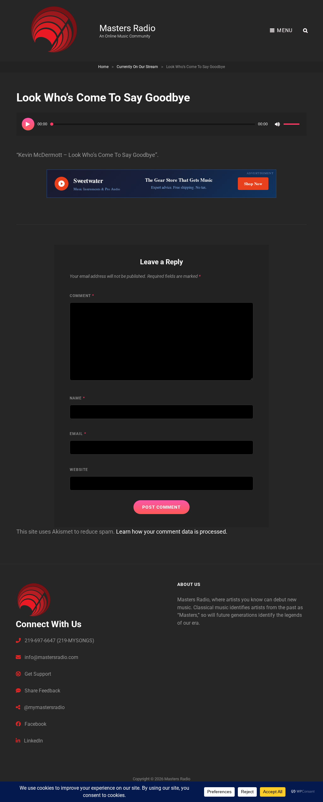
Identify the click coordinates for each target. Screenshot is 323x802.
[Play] (28, 124)
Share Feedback (41, 691)
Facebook (34, 724)
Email (78, 434)
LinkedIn (33, 741)
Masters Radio (127, 28)
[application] (161, 124)
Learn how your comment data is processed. (171, 531)
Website (79, 469)
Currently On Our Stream (137, 67)
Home (103, 67)
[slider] (292, 125)
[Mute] (277, 124)
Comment (82, 296)
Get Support (37, 674)
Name (77, 398)
